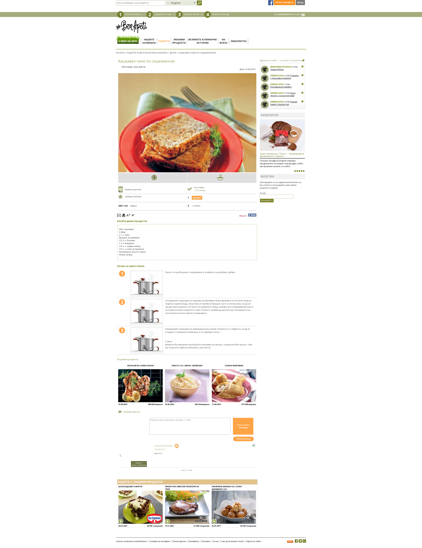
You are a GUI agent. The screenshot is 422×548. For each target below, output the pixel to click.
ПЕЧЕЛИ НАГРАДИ (220, 14)
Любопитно (238, 41)
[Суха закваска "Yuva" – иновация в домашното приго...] (295, 171)
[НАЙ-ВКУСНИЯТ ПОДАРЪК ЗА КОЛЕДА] (299, 171)
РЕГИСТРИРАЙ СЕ (133, 14)
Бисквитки (194, 541)
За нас (215, 541)
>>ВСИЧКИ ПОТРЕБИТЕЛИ (290, 60)
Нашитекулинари (149, 41)
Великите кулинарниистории (202, 41)
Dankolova (276, 75)
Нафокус (223, 41)
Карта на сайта (253, 541)
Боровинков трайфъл (281, 87)
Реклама (205, 541)
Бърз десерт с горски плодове (282, 94)
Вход (300, 2)
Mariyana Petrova (280, 66)
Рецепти (163, 41)
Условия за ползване (159, 541)
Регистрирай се (284, 2)
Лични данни (179, 541)
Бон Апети (139, 66)
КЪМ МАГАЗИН (287, 14)
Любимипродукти (179, 41)
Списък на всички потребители (131, 541)
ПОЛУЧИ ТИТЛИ (191, 14)
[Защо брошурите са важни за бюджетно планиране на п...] (303, 171)
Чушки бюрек (277, 69)
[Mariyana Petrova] (265, 70)
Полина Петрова (163, 446)
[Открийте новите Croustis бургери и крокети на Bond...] (297, 171)
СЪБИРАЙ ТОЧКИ (162, 14)
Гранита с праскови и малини (284, 77)
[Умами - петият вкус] (301, 171)
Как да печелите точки (232, 541)
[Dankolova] (265, 78)
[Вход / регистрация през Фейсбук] (271, 2)
